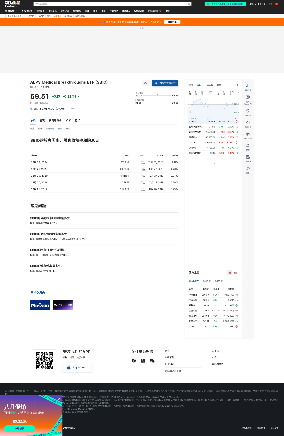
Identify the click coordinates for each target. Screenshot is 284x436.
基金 (49, 16)
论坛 (77, 120)
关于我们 (216, 350)
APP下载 (169, 357)
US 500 (192, 148)
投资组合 (169, 364)
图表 (42, 120)
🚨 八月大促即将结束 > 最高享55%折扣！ (225, 4)
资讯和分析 (55, 120)
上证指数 (193, 121)
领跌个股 (219, 281)
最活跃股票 (194, 281)
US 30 (192, 142)
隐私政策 (261, 428)
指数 (199, 85)
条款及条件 (247, 428)
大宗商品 (209, 85)
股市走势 (194, 272)
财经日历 (126, 10)
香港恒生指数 (195, 132)
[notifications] (270, 4)
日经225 (193, 137)
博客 (167, 350)
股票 (219, 85)
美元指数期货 (195, 153)
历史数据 (50, 128)
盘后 (36, 108)
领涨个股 (207, 281)
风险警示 (275, 428)
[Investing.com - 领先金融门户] (12, 4)
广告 (214, 357)
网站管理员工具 (173, 370)
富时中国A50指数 (197, 127)
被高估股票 (80, 16)
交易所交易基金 (14, 16)
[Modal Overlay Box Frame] (31, 415)
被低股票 (68, 16)
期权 (68, 128)
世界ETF (40, 16)
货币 (191, 85)
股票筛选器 (139, 10)
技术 (68, 120)
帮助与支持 (218, 364)
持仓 (40, 128)
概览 (32, 128)
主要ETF (30, 16)
